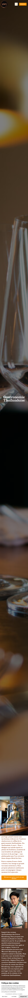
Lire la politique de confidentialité (8, 991)
